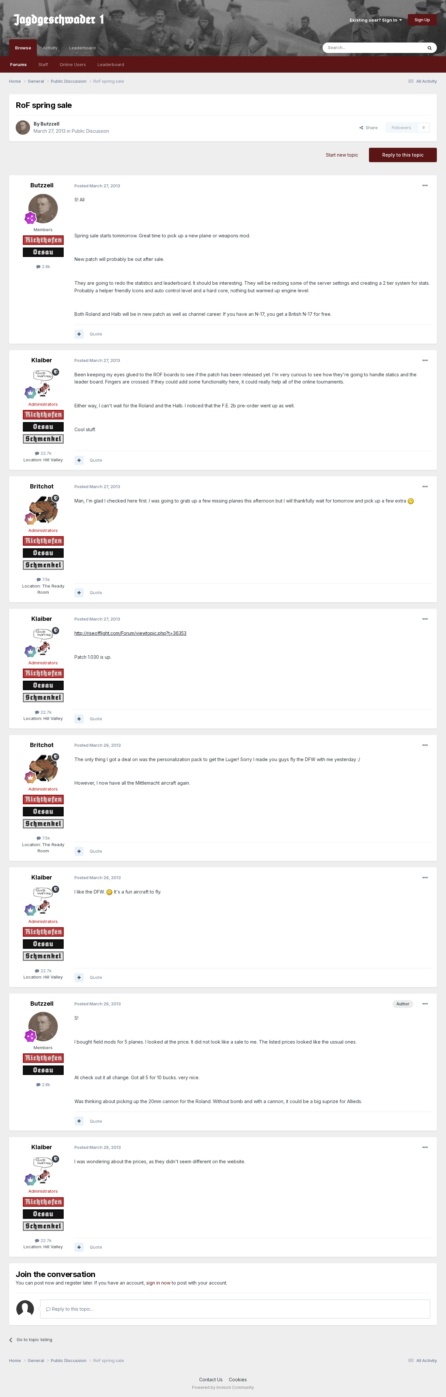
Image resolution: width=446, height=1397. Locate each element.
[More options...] (425, 186)
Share (370, 127)
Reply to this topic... (72, 1309)
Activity (50, 47)
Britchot (42, 486)
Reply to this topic (402, 155)
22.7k (45, 453)
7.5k (45, 579)
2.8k (45, 266)
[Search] (429, 48)
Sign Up (422, 19)
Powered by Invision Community (223, 1387)
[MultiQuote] (79, 334)
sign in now (158, 1283)
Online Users (73, 64)
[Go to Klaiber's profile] (43, 383)
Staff (43, 64)
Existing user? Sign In (374, 20)
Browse (23, 47)
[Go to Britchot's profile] (43, 509)
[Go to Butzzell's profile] (23, 127)
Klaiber (41, 360)
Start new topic (342, 155)
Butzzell (49, 124)
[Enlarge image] (410, 500)
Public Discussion (90, 131)
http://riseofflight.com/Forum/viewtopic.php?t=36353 (130, 633)
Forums (18, 64)
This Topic (403, 47)
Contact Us (211, 1379)
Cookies (238, 1379)
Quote (96, 333)
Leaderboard (111, 64)
